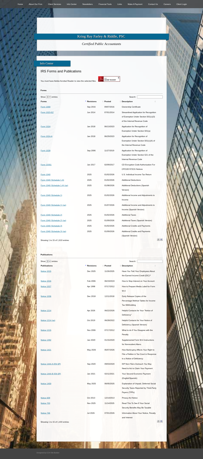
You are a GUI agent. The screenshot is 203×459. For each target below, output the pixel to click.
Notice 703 (45, 403)
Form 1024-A (46, 136)
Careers (167, 4)
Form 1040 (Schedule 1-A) (52, 180)
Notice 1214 (46, 310)
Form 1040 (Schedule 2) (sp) (53, 220)
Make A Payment (135, 4)
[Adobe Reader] (108, 81)
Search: (133, 97)
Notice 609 (45, 398)
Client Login (181, 4)
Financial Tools (105, 4)
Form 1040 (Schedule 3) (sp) (53, 231)
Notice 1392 (46, 340)
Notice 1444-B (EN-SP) (51, 374)
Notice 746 (45, 413)
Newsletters (87, 4)
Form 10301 (46, 165)
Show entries (49, 97)
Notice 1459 (46, 383)
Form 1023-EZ (47, 112)
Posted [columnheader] (107, 101)
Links (119, 4)
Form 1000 (45, 107)
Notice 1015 (46, 271)
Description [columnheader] (127, 101)
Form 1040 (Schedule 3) (51, 226)
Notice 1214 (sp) (48, 320)
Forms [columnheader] (44, 101)
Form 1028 (45, 150)
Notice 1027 (46, 286)
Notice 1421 (46, 350)
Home (20, 4)
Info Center (72, 4)
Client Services (54, 4)
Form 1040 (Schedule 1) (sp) (53, 205)
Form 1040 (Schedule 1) (51, 195)
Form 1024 (45, 126)
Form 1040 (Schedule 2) (51, 215)
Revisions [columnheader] (92, 101)
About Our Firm (35, 4)
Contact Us (153, 4)
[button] (158, 239)
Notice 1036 (46, 296)
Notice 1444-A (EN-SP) (51, 364)
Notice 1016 (46, 281)
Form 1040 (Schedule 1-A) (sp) (54, 185)
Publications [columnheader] (47, 266)
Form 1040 (45, 174)
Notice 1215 (46, 330)
